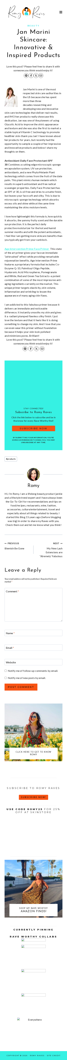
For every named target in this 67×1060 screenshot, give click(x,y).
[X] (36, 75)
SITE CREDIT (53, 1055)
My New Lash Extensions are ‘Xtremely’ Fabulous (51, 550)
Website (11, 662)
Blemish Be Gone (14, 546)
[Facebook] (31, 75)
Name (10, 632)
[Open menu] (61, 12)
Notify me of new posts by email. (27, 677)
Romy (33, 485)
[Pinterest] (26, 75)
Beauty (33, 25)
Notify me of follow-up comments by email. (33, 670)
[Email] (40, 75)
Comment (12, 591)
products (11, 459)
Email (10, 647)
